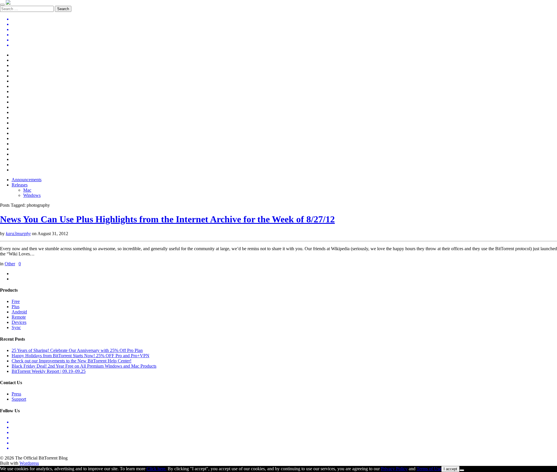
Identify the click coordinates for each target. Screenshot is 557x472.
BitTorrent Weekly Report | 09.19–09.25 (49, 371)
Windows (32, 195)
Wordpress (29, 463)
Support (19, 399)
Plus (15, 306)
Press (16, 393)
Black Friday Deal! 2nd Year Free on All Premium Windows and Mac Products (84, 366)
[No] (462, 470)
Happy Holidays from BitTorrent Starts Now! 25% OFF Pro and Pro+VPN (80, 355)
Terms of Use (429, 468)
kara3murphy (18, 233)
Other (10, 263)
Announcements (26, 179)
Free (16, 301)
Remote (19, 317)
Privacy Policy (394, 468)
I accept (450, 469)
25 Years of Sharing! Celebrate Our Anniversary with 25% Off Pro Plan (77, 350)
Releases (20, 184)
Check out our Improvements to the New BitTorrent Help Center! (71, 360)
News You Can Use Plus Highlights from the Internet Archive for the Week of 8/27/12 (167, 219)
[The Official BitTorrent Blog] (8, 3)
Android (19, 311)
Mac (27, 190)
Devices (19, 322)
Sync (16, 327)
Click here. (157, 468)
